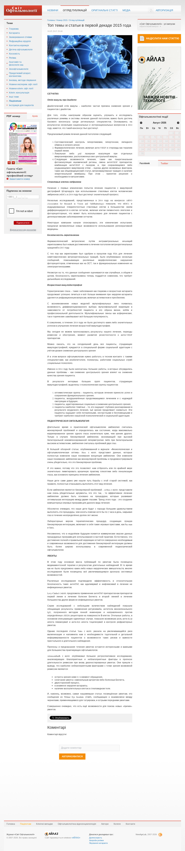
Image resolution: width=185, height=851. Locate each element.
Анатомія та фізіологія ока (16, 63)
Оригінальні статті (104, 10)
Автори (105, 824)
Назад (9, 162)
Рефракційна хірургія (20, 41)
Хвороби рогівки (96, 840)
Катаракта (14, 32)
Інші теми (14, 96)
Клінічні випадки (44, 824)
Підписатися (22, 223)
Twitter (164, 163)
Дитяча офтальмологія (21, 49)
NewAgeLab (141, 834)
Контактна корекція (19, 45)
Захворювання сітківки (20, 37)
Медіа (126, 10)
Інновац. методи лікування (22, 80)
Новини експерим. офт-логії (23, 84)
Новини (52, 10)
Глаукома (14, 28)
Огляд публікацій (75, 10)
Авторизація (164, 10)
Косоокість (14, 53)
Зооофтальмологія (18, 68)
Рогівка (12, 57)
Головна (51, 20)
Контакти (130, 824)
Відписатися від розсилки (23, 230)
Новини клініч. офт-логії (21, 88)
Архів (35, 115)
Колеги (117, 824)
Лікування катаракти (98, 843)
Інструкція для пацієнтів (21, 105)
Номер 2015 (61, 20)
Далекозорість (95, 838)
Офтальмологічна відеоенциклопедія (77, 824)
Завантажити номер (19, 178)
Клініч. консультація (19, 92)
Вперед (13, 162)
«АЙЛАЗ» (76, 838)
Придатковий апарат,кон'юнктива (20, 74)
